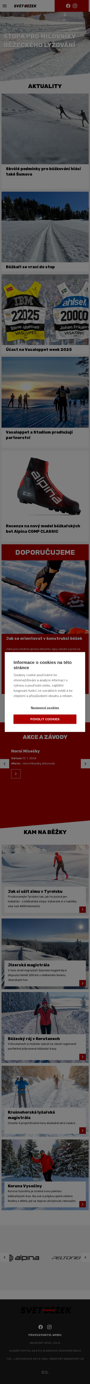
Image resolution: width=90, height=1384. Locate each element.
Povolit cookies (44, 719)
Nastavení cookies (45, 707)
